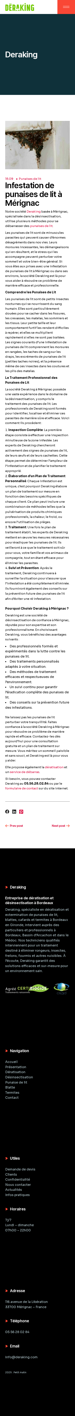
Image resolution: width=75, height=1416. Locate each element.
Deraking (34, 211)
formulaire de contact (21, 788)
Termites (12, 1093)
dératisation (54, 767)
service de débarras (24, 772)
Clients (11, 1174)
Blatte (10, 1087)
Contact (12, 1098)
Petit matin (20, 1372)
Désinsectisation (19, 1077)
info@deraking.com (21, 1357)
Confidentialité (17, 1179)
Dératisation (15, 1072)
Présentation (15, 1067)
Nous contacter (18, 1185)
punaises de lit (41, 226)
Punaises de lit (30, 179)
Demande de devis (20, 1169)
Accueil (11, 1062)
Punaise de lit (16, 1082)
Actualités (13, 1190)
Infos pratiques (17, 1195)
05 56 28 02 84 (17, 1332)
